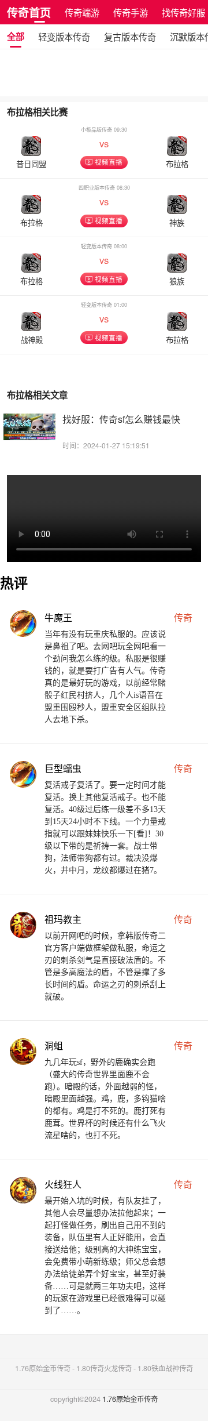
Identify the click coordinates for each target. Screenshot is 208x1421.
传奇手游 (130, 12)
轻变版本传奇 (64, 36)
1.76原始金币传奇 (130, 1399)
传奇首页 (29, 12)
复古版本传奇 (130, 36)
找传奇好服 (183, 12)
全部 (15, 36)
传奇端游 (82, 12)
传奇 (183, 617)
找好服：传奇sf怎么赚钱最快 (121, 419)
